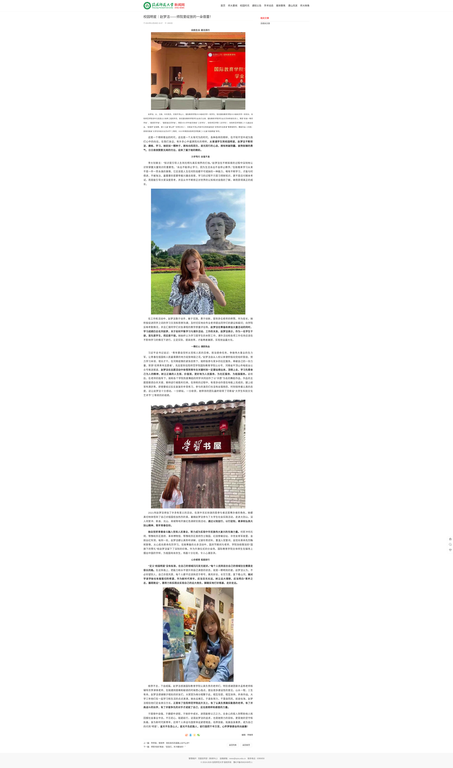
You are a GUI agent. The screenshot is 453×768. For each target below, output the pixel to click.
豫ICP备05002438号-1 (242, 762)
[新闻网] (163, 5)
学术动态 (268, 5)
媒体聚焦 (280, 5)
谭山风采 (293, 5)
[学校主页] (450, 539)
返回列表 (233, 745)
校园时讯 (244, 5)
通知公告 (256, 5)
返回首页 (246, 745)
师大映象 (305, 5)
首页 (223, 5)
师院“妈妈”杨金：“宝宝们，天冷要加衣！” (168, 747)
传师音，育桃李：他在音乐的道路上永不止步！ (171, 743)
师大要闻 (232, 5)
